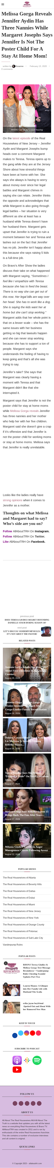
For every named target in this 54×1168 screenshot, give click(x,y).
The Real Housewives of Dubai (19, 898)
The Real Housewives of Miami (19, 904)
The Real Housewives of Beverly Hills (22, 884)
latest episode (21, 138)
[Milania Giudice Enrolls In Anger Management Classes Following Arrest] (27, 841)
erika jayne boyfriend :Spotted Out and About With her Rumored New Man (36, 1006)
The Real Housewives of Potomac (20, 931)
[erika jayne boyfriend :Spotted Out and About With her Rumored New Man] (11, 1007)
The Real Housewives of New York (21, 918)
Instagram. (42, 531)
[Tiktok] (33, 1103)
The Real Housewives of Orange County (23, 924)
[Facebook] (15, 1103)
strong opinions (12, 500)
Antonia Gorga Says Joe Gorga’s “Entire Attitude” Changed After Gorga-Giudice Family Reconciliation (26, 706)
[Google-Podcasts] (27, 1057)
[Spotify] (37, 1057)
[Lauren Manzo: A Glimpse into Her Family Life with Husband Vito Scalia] (11, 990)
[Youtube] (17, 1067)
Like (6, 541)
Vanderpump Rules (13, 944)
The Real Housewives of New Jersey (22, 911)
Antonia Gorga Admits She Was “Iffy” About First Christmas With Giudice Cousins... (26, 671)
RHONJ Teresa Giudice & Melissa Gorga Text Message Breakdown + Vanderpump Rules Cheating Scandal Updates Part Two (36, 971)
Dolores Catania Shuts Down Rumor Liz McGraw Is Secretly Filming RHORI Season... (25, 741)
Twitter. (40, 536)
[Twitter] (21, 1103)
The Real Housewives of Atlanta (19, 877)
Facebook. (38, 541)
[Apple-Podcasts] (17, 1057)
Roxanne (19, 66)
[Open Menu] (2, 4)
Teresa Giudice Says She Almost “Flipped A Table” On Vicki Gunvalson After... (27, 776)
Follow (7, 531)
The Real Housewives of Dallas (19, 891)
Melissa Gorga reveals (24, 410)
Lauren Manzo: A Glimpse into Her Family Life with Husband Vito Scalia (35, 989)
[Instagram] (27, 1103)
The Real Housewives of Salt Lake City (23, 938)
